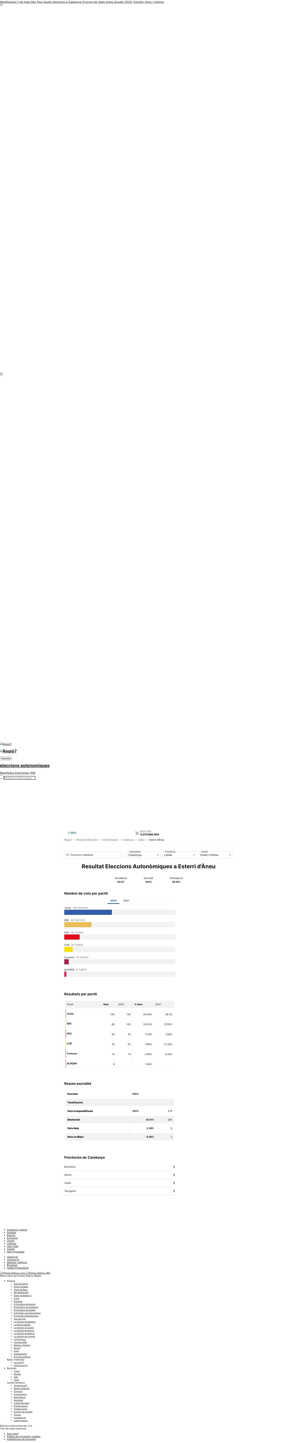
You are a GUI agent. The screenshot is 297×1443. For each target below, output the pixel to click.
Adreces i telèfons (17, 1262)
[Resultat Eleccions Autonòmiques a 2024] (148, 832)
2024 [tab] (113, 900)
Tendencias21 (20, 1385)
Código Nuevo (21, 1420)
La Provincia (20, 1339)
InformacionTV (21, 1365)
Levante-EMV (20, 1342)
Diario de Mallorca (22, 1295)
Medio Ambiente (21, 1388)
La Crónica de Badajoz (25, 1322)
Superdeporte (20, 1354)
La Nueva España (22, 1324)
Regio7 (68, 839)
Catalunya (128, 839)
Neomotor (18, 1400)
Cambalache (20, 1417)
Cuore (17, 1371)
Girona (119, 1175)
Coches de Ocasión (23, 1412)
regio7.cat (12, 1256)
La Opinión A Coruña (24, 1327)
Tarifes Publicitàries (18, 1267)
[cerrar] (1, 374)
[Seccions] (1, 4)
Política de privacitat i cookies (23, 1436)
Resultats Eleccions (87, 839)
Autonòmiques (110, 839)
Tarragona (119, 1191)
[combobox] (144, 854)
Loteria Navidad (21, 1403)
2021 (73, 832)
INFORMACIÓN (21, 1292)
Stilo (16, 1377)
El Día (16, 1298)
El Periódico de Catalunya (26, 1307)
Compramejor (20, 1394)
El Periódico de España (25, 1310)
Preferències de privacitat (21, 1439)
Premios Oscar (21, 1406)
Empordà (18, 1301)
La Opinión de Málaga (24, 1333)
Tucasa (17, 1414)
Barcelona (119, 1167)
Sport (16, 1351)
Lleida (141, 839)
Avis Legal (12, 1433)
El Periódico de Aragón (24, 1304)
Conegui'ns (13, 1259)
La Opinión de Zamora (24, 1336)
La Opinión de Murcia (24, 1330)
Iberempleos (19, 1397)
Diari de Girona (21, 1284)
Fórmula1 (18, 1391)
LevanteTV (19, 1362)
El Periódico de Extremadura (27, 1313)
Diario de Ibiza (21, 1289)
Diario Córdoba (21, 1286)
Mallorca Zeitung (22, 1345)
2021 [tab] (126, 900)
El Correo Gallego (22, 1357)
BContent (12, 1265)
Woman (17, 1374)
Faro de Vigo (20, 1319)
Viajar (16, 1380)
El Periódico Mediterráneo (26, 1316)
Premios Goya (20, 1409)
